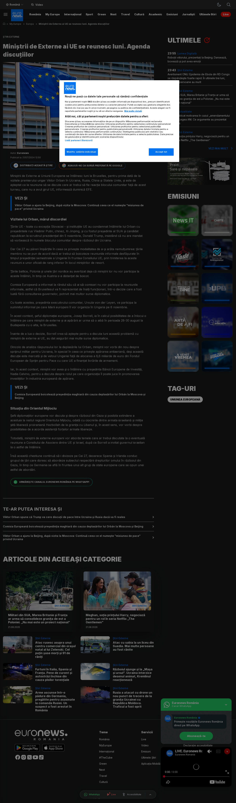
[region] (119, 121)
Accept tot (161, 152)
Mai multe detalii (133, 111)
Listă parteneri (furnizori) (79, 140)
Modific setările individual (81, 152)
